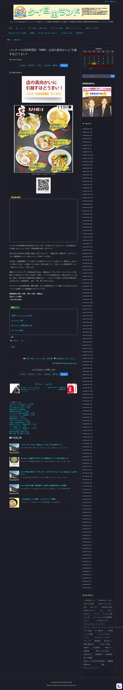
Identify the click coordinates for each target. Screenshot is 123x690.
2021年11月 (87, 316)
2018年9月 (87, 440)
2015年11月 (87, 545)
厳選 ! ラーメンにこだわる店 (22, 315)
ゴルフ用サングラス (102, 620)
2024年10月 (87, 201)
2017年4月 (86, 496)
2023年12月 (87, 234)
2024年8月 (87, 207)
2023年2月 (87, 266)
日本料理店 (49, 358)
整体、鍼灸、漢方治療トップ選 (19, 433)
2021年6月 (87, 332)
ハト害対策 (109, 630)
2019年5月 (87, 414)
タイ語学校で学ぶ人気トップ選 (19, 407)
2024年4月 (87, 220)
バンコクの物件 (88, 634)
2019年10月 (87, 397)
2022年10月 (87, 279)
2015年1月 (86, 565)
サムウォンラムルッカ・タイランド (94, 624)
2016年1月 (86, 538)
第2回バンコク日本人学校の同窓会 (94, 661)
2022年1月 (87, 309)
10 (84, 58)
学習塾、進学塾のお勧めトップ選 (19, 422)
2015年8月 (86, 548)
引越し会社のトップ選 (16, 417)
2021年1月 (87, 348)
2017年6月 (86, 489)
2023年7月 (87, 250)
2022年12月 (87, 273)
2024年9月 (87, 204)
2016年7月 (86, 525)
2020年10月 (87, 358)
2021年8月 (87, 325)
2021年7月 (87, 329)
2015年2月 (86, 561)
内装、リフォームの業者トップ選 (20, 406)
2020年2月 (87, 384)
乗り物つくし (108, 641)
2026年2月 (86, 148)
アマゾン (96, 614)
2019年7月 (87, 407)
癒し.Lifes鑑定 (88, 657)
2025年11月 (87, 158)
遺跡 (103, 664)
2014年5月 (86, 578)
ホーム (11, 39)
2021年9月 (87, 322)
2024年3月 (87, 224)
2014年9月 (86, 571)
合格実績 (86, 651)
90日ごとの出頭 (88, 603)
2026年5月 (86, 139)
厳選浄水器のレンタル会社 (17, 418)
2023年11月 (87, 237)
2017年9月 (87, 479)
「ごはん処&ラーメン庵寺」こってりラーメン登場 (37, 499)
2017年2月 (86, 502)
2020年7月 (87, 368)
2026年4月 (86, 142)
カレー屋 (86, 617)
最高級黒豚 (109, 654)
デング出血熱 (88, 630)
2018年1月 (87, 466)
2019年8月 (87, 404)
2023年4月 (87, 260)
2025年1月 (87, 191)
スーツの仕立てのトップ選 (17, 426)
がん (101, 610)
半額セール (108, 647)
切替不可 (86, 647)
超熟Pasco (87, 664)
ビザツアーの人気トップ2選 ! (19, 420)
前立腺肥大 (97, 647)
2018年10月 (87, 437)
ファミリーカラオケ (104, 634)
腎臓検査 (110, 661)
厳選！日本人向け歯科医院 (17, 409)
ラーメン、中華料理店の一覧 (22, 325)
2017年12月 (87, 470)
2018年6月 (87, 450)
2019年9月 (87, 401)
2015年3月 (86, 558)
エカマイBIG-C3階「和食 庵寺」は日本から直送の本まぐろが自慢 (43, 485)
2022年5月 (87, 296)
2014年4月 (86, 581)
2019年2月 (87, 424)
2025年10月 (87, 161)
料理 (32, 358)
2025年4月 (87, 181)
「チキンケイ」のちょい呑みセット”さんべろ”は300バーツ (41, 445)
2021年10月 (87, 319)
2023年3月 (87, 263)
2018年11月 (87, 434)
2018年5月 (87, 453)
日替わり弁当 (88, 654)
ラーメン (72, 358)
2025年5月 (87, 178)
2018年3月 (87, 460)
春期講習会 (98, 654)
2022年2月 (87, 306)
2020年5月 (87, 375)
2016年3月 (86, 532)
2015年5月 (86, 555)
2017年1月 (86, 506)
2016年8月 (86, 522)
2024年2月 (87, 227)
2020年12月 (87, 352)
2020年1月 (87, 388)
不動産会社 (97, 641)
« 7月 (90, 68)
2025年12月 (87, 155)
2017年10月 (87, 476)
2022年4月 (87, 299)
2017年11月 (87, 473)
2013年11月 (87, 588)
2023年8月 (87, 247)
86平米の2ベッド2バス (106, 600)
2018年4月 (87, 456)
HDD (85, 607)
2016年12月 (87, 509)
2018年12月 (87, 430)
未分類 (18, 39)
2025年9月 (87, 165)
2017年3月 (86, 499)
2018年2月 (87, 463)
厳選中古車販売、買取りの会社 (19, 431)
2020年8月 (87, 365)
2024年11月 (87, 198)
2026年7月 (87, 132)
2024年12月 (87, 194)
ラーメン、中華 (17, 320)
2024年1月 (87, 230)
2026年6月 (87, 135)
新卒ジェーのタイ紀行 (102, 651)
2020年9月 (87, 361)
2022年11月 (87, 276)
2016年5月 (86, 529)
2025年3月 (87, 184)
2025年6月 (87, 175)
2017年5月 (86, 493)
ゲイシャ (86, 620)
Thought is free (72, 685)
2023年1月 (87, 270)
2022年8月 (87, 286)
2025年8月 (87, 168)
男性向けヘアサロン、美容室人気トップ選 (23, 424)
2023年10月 (87, 240)
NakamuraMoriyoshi (70, 363)
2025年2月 (87, 188)
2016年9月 (86, 519)
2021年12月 (87, 312)
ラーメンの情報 (17, 330)
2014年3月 (86, 584)
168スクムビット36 (105, 603)
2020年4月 (87, 378)
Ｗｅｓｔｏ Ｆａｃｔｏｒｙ (92, 668)
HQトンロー (94, 607)
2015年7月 (86, 552)
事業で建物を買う (89, 644)
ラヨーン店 (87, 641)
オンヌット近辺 (107, 614)
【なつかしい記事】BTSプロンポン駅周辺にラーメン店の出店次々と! (44, 458)
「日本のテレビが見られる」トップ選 (21, 404)
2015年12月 (87, 542)
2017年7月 (87, 486)
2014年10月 (87, 568)
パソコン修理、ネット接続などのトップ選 (23, 428)
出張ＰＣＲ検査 (105, 644)
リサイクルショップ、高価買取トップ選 (21, 415)
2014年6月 (86, 574)
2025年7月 (87, 171)
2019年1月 (87, 427)
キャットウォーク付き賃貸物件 (102, 617)
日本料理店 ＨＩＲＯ (62, 358)
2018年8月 (87, 443)
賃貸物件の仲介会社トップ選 (19, 411)
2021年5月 (87, 335)
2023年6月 (87, 253)
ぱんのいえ (87, 614)
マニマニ (86, 637)
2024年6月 (87, 214)
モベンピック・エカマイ (102, 637)
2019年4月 (87, 417)
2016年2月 (86, 535)
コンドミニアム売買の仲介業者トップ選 (22, 413)
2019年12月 (87, 391)
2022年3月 (87, 302)
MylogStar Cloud (107, 607)
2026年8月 (87, 129)
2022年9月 (87, 283)
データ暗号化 (99, 630)
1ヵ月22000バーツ (89, 600)
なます (109, 610)
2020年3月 (87, 381)
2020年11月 (87, 355)
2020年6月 (87, 371)
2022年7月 (87, 289)
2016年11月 (87, 512)
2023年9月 (87, 243)
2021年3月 (87, 342)
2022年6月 (87, 293)
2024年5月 (87, 217)
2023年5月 (87, 257)
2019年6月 (87, 411)
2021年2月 (87, 345)
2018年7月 (87, 447)
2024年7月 (87, 211)
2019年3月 (87, 420)
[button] (119, 686)
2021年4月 (87, 338)
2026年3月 (87, 145)
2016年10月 (87, 515)
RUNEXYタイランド (90, 610)
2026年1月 (87, 152)
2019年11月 (87, 394)
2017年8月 (87, 483)
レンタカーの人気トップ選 (18, 430)
